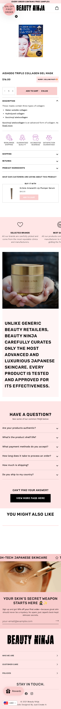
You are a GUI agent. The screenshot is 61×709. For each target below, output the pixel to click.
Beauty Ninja (33, 701)
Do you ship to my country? (18, 474)
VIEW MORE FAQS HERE (30, 498)
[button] (9, 9)
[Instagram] (31, 693)
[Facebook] (26, 693)
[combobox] (9, 703)
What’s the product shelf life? (19, 437)
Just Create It (40, 704)
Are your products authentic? (19, 428)
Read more (7, 125)
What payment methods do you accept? (25, 446)
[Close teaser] (16, 16)
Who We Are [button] (8, 656)
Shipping (7, 154)
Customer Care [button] (10, 664)
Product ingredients (13, 168)
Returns (6, 161)
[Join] (56, 620)
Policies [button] (6, 673)
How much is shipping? (15, 465)
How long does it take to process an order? (26, 456)
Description (8, 101)
